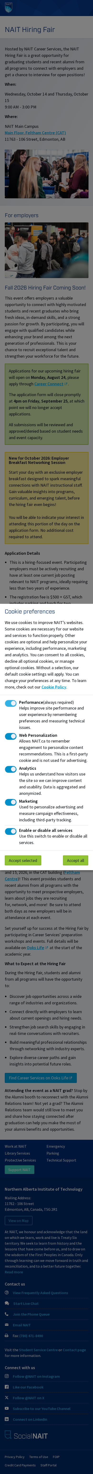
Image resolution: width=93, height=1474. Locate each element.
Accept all (75, 860)
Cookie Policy (53, 687)
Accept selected (23, 860)
